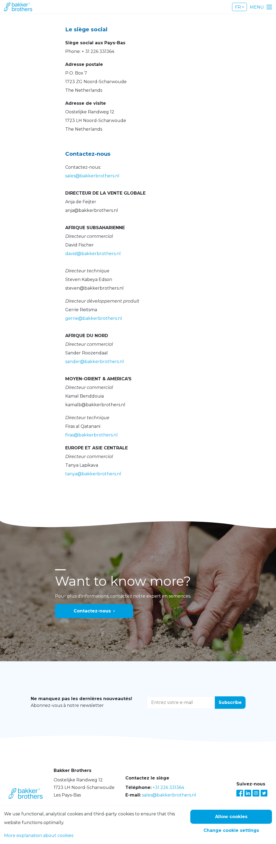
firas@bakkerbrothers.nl (91, 435)
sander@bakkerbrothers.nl (94, 361)
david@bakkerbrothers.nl (93, 253)
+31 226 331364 (168, 787)
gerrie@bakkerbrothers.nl (93, 318)
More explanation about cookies (38, 835)
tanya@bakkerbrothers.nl (93, 473)
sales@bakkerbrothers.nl (92, 175)
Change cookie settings (231, 830)
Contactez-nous (92, 610)
